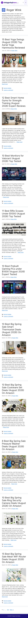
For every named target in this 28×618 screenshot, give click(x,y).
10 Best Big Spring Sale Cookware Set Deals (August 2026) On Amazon (13, 388)
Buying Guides (7, 88)
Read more (5, 84)
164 (8, 609)
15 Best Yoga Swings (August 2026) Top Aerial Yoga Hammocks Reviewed (13, 43)
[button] (23, 2)
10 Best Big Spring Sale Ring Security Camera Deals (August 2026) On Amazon (14, 501)
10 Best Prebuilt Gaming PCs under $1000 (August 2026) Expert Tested (13, 270)
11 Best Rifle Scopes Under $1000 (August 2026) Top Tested (13, 213)
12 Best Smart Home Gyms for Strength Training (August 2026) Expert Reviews (13, 101)
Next (12, 609)
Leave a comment (8, 90)
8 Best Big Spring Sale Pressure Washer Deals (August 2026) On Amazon (14, 445)
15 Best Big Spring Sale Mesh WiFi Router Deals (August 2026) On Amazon (14, 557)
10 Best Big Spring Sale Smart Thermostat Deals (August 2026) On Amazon (11, 329)
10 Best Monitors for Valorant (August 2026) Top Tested (13, 158)
